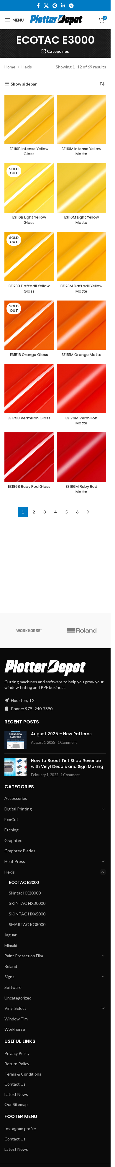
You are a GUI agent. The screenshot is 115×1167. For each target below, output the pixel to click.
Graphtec (13, 1143)
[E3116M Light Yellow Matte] (81, 384)
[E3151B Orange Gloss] (29, 718)
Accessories (15, 1101)
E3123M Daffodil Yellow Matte (81, 681)
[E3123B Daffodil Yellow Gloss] (29, 649)
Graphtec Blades (19, 1153)
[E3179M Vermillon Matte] (81, 781)
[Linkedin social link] (63, 5)
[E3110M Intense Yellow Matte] (81, 119)
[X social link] (46, 5)
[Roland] (82, 933)
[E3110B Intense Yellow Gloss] (29, 119)
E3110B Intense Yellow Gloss (29, 151)
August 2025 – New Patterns (61, 1037)
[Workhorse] (28, 933)
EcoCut (11, 1122)
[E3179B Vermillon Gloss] (29, 781)
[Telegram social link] (71, 5)
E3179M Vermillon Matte (81, 813)
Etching (11, 1132)
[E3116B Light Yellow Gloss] (29, 188)
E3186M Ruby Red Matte (81, 882)
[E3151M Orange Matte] (81, 718)
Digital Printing (18, 1112)
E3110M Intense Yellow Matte (81, 151)
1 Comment (67, 1045)
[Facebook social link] (38, 5)
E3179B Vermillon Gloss (29, 810)
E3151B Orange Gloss (29, 747)
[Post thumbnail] (15, 1043)
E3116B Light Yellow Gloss (29, 220)
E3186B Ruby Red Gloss (29, 879)
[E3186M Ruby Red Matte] (81, 850)
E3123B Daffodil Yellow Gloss (29, 681)
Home (9, 66)
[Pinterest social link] (54, 5)
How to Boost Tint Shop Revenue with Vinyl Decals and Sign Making (67, 1067)
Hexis (27, 66)
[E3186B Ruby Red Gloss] (29, 850)
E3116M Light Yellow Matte (81, 613)
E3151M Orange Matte (81, 747)
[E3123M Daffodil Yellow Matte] (81, 649)
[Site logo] (56, 19)
